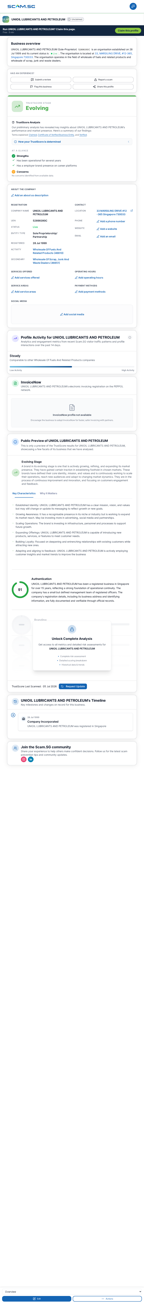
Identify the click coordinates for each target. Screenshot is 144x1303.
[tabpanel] (72, 529)
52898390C (84, 49)
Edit (39, 1298)
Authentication (41, 579)
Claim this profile (128, 30)
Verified (83, 134)
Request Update (75, 686)
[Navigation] (133, 6)
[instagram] (24, 759)
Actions (109, 1298)
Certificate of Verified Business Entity (56, 134)
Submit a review (43, 79)
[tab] (24, 493)
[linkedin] (31, 759)
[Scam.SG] (21, 6)
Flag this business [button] (43, 86)
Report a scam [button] (105, 79)
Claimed (33, 134)
